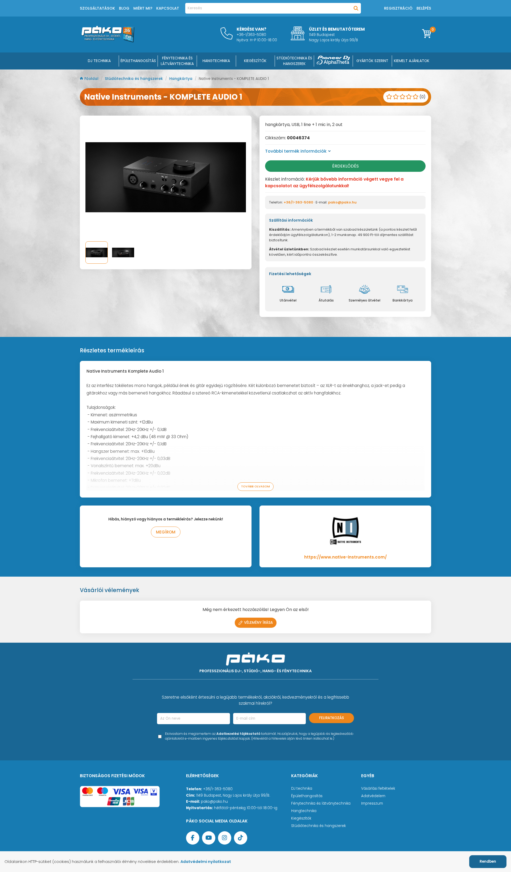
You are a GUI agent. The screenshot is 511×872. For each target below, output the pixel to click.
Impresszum (372, 803)
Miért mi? (142, 8)
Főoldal (92, 78)
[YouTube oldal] (208, 838)
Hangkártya (181, 78)
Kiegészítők (301, 818)
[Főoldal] (108, 41)
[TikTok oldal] (240, 838)
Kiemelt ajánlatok (411, 60)
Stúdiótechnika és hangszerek (134, 78)
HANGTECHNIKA (216, 60)
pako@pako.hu (342, 202)
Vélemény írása (258, 622)
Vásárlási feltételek (378, 788)
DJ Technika (99, 60)
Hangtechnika (303, 810)
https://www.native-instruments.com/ (345, 557)
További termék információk (296, 151)
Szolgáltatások (97, 8)
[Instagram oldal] (224, 838)
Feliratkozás (331, 717)
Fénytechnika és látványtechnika (321, 803)
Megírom (165, 532)
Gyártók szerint (372, 60)
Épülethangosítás (307, 795)
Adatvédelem (373, 795)
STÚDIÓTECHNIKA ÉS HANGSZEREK (294, 60)
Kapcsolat (167, 8)
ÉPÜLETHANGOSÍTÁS (138, 60)
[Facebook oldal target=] (192, 838)
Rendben (488, 861)
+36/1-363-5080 (298, 202)
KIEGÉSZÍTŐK (255, 60)
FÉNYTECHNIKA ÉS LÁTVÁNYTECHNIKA (177, 60)
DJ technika (301, 788)
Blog (124, 8)
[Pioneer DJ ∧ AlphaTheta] (333, 61)
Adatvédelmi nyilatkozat (205, 861)
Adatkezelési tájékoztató (238, 733)
